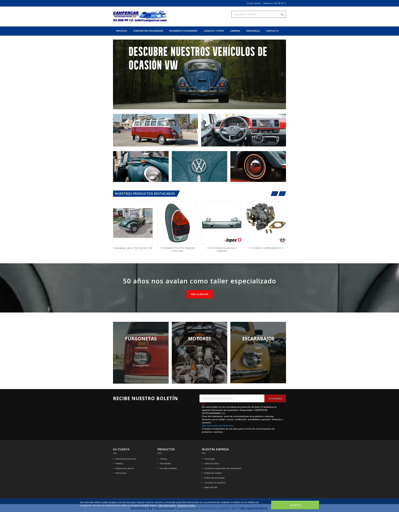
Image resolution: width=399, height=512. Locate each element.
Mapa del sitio (211, 487)
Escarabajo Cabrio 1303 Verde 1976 (132, 247)
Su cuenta (121, 449)
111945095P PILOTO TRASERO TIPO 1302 (177, 249)
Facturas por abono (124, 468)
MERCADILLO (253, 30)
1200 (199, 353)
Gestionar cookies (186, 505)
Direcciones (121, 473)
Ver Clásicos (200, 294)
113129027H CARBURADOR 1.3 (266, 247)
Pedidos (119, 463)
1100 (199, 347)
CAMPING (235, 30)
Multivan (141, 353)
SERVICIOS (121, 30)
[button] (126, 74)
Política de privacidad (214, 477)
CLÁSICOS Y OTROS (214, 30)
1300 (199, 359)
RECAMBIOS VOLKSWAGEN (183, 30)
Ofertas (163, 458)
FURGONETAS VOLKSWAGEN (148, 30)
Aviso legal (209, 458)
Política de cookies (213, 473)
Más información (167, 505)
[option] (199, 74)
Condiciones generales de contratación (222, 468)
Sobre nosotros (211, 463)
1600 (199, 365)
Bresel (258, 353)
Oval (258, 359)
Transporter (140, 365)
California (140, 347)
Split (258, 347)
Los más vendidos (168, 468)
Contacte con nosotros (215, 482)
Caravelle (141, 359)
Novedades (165, 463)
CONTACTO (272, 30)
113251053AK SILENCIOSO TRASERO (222, 249)
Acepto (295, 505)
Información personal (125, 458)
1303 (258, 365)
